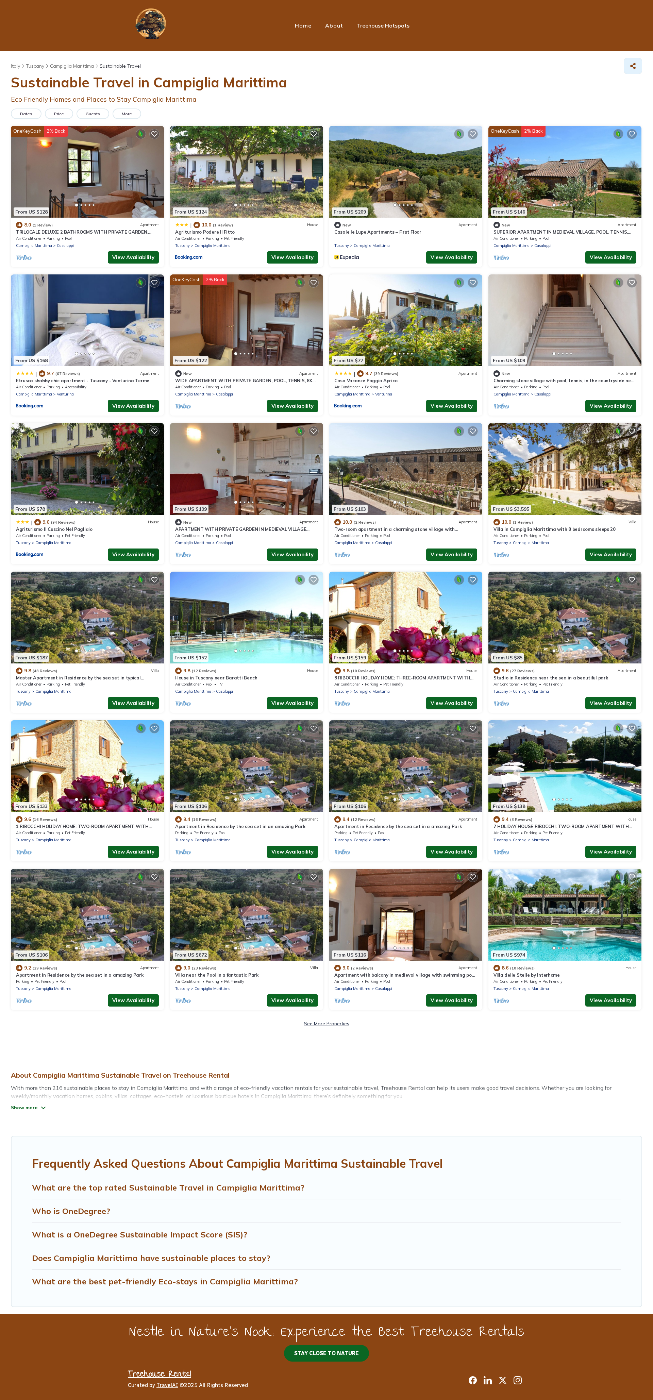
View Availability (133, 257)
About (334, 25)
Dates (26, 113)
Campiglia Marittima (34, 245)
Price (59, 113)
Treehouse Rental (159, 1375)
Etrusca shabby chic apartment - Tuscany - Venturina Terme (82, 380)
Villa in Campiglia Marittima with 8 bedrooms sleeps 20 (554, 529)
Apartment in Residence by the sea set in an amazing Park (240, 826)
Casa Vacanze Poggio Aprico (365, 380)
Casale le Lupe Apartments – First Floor (377, 232)
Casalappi (65, 245)
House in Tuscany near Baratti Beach (216, 677)
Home (303, 25)
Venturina (65, 394)
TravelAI (167, 1385)
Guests (93, 113)
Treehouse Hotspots (383, 25)
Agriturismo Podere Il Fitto (205, 232)
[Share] (633, 66)
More (127, 113)
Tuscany (182, 245)
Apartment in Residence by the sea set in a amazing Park (398, 826)
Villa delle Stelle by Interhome (526, 975)
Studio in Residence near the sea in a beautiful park (550, 677)
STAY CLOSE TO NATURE (326, 1353)
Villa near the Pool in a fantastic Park (216, 975)
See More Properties (326, 1024)
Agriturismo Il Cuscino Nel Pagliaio (54, 529)
